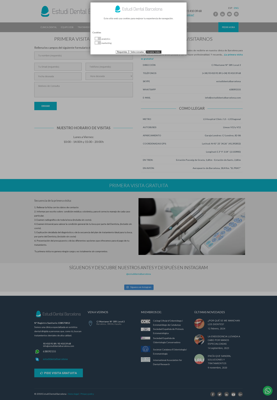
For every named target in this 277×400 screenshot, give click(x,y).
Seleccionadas (137, 52)
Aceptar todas (153, 52)
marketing (106, 43)
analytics (105, 38)
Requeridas (122, 52)
